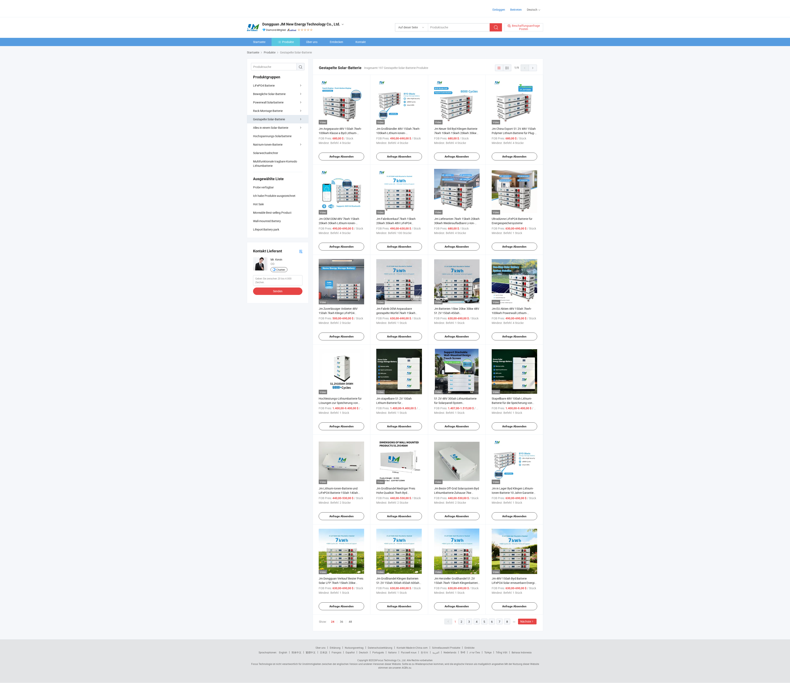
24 (332, 621)
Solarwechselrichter (265, 153)
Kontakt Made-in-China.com (412, 647)
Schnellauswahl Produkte (446, 647)
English (283, 652)
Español (350, 652)
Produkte (288, 42)
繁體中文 (311, 652)
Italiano (392, 652)
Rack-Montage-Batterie (268, 111)
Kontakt (361, 42)
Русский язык (408, 652)
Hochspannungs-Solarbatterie (272, 136)
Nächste (525, 621)
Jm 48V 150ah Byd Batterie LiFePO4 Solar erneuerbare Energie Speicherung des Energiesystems (514, 582)
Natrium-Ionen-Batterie (267, 144)
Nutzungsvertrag (354, 647)
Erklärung (335, 647)
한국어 (424, 652)
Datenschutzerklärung (380, 647)
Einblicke (469, 647)
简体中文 (296, 652)
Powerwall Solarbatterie (268, 102)
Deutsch (363, 652)
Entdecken (336, 42)
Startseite (259, 42)
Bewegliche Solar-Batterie (269, 94)
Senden (277, 291)
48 (350, 622)
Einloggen (499, 10)
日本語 (323, 652)
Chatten (280, 269)
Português (378, 652)
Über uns (311, 42)
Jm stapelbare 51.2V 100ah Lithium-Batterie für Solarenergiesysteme (394, 403)
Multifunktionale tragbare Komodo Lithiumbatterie (275, 163)
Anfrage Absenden (341, 156)
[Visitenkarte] (300, 251)
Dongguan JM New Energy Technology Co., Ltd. (301, 24)
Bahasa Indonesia (522, 652)
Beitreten (516, 10)
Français (336, 652)
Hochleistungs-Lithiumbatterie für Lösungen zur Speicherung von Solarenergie (340, 403)
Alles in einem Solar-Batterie (270, 128)
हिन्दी (463, 652)
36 (341, 622)
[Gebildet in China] (273, 8)
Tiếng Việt (501, 652)
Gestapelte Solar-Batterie (269, 119)
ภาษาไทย (474, 652)
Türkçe (487, 652)
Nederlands (450, 652)
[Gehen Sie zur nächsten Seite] (533, 68)
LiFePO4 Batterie (264, 85)
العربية (435, 652)
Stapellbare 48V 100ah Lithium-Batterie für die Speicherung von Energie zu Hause (512, 403)
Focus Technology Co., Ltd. (391, 660)
